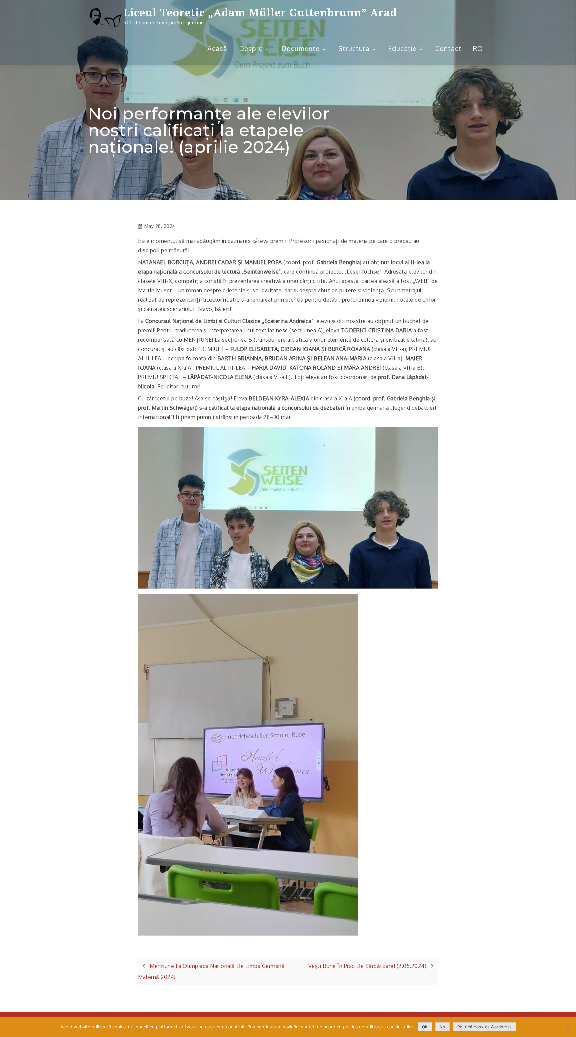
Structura (354, 48)
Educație (402, 48)
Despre (251, 48)
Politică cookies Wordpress (484, 1026)
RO (478, 48)
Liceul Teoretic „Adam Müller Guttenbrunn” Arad (260, 12)
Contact (448, 48)
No (442, 1026)
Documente (300, 48)
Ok (425, 1026)
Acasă (217, 48)
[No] (567, 1027)
